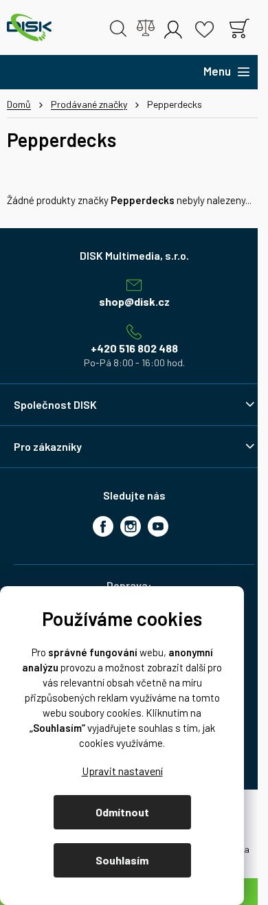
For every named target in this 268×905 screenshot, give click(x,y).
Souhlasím (122, 860)
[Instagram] (130, 526)
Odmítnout (122, 811)
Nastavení (122, 770)
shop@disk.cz (134, 301)
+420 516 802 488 (134, 348)
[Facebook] (103, 526)
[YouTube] (158, 526)
